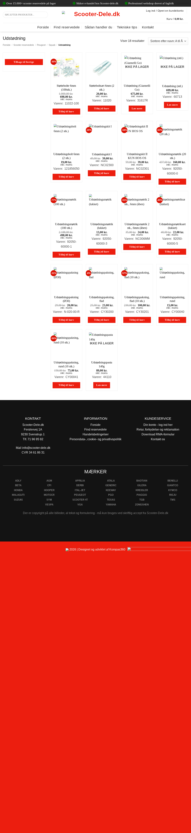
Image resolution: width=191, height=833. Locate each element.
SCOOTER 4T (80, 499)
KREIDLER (142, 490)
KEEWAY (111, 490)
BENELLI (172, 480)
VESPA (49, 504)
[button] (177, 19)
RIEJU (172, 494)
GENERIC (110, 485)
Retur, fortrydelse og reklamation (158, 429)
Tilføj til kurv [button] (66, 111)
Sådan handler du (98, 27)
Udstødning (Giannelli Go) (137, 87)
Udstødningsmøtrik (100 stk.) (66, 226)
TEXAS (111, 499)
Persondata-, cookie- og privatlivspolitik (95, 439)
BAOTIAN (141, 480)
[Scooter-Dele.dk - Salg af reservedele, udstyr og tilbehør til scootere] (95, 15)
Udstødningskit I (102, 154)
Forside (43, 27)
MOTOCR (49, 494)
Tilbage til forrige (24, 62)
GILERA (141, 485)
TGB (141, 499)
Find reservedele (67, 27)
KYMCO (172, 490)
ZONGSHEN (142, 504)
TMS (172, 499)
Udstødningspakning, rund (172, 299)
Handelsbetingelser (96, 434)
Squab (52, 45)
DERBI (80, 485)
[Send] (44, 15)
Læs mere (137, 108)
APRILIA (80, 480)
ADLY (18, 480)
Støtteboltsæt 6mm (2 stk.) (101, 87)
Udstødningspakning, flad (101, 299)
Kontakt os (158, 439)
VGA (80, 504)
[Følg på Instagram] (13, 551)
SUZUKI (18, 499)
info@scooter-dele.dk (36, 447)
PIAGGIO (142, 494)
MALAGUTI (18, 494)
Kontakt (148, 27)
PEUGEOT (80, 494)
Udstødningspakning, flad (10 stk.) (137, 299)
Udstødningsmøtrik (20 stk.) (172, 156)
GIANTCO (172, 485)
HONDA (18, 490)
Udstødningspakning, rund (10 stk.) (66, 364)
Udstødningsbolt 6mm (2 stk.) (66, 156)
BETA (18, 485)
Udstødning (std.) (172, 86)
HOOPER (49, 490)
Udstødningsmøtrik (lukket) (101, 226)
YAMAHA (111, 504)
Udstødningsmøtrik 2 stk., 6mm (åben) (137, 226)
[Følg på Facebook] (4, 551)
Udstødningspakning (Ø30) (66, 299)
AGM (49, 480)
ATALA (111, 480)
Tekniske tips (127, 27)
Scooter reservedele (23, 45)
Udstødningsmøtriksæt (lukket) (172, 226)
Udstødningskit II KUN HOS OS (137, 156)
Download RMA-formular (158, 434)
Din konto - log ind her (158, 424)
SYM (49, 499)
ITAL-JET (80, 490)
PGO (111, 494)
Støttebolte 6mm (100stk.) (66, 87)
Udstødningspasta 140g (101, 364)
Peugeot (41, 45)
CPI (49, 485)
